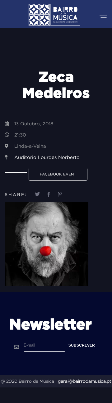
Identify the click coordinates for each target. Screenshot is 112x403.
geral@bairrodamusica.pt (84, 381)
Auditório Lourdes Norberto (47, 157)
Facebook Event (58, 174)
